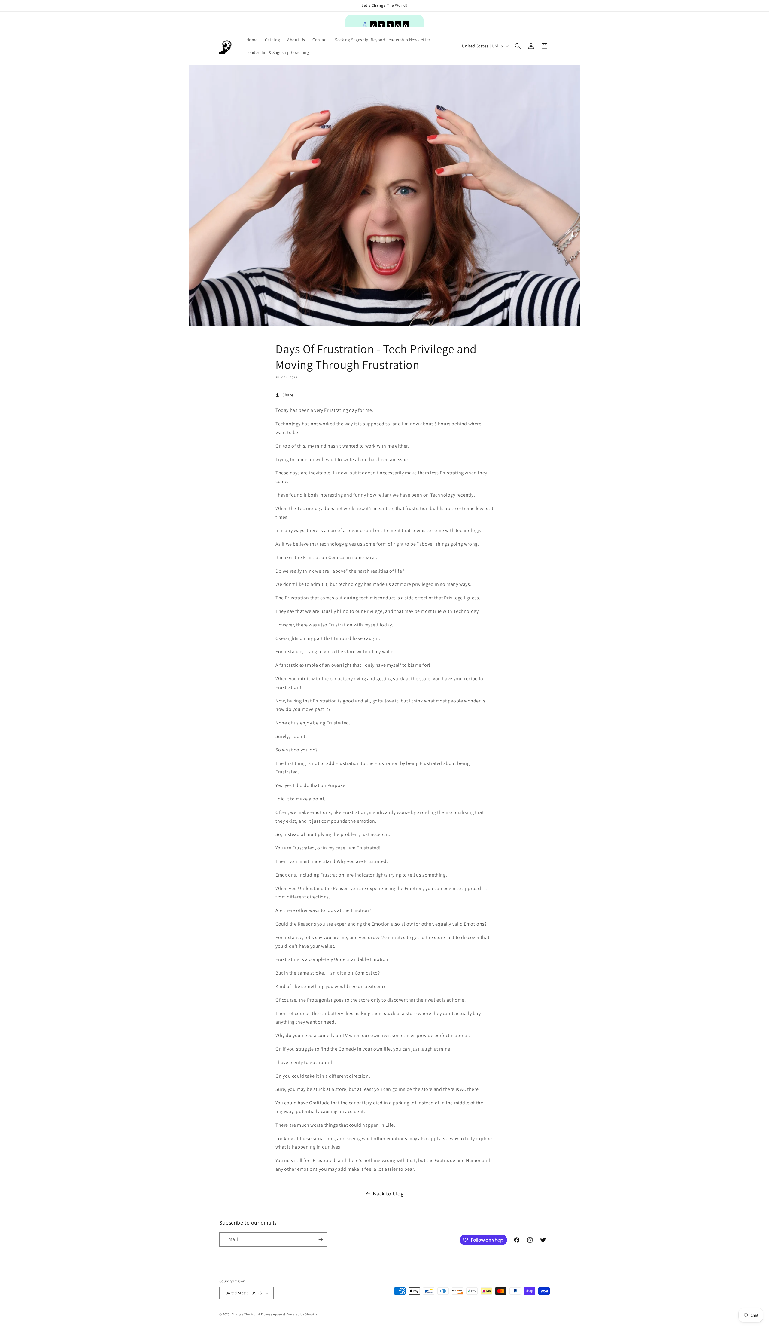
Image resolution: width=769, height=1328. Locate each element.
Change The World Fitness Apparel (258, 1314)
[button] (517, 46)
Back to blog (388, 1193)
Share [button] (287, 395)
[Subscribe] (320, 1239)
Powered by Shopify (301, 1314)
